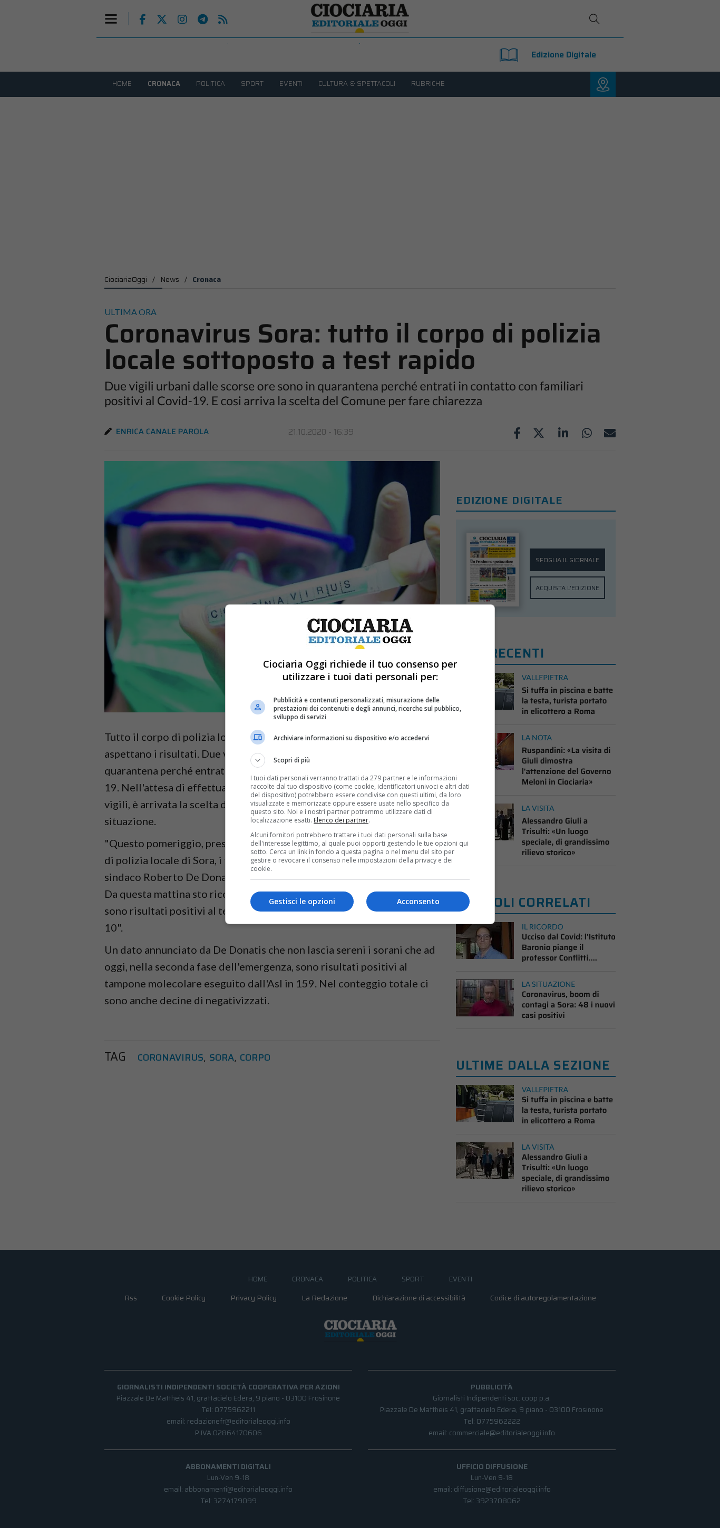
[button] (360, 760)
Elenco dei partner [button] (341, 820)
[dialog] (360, 764)
